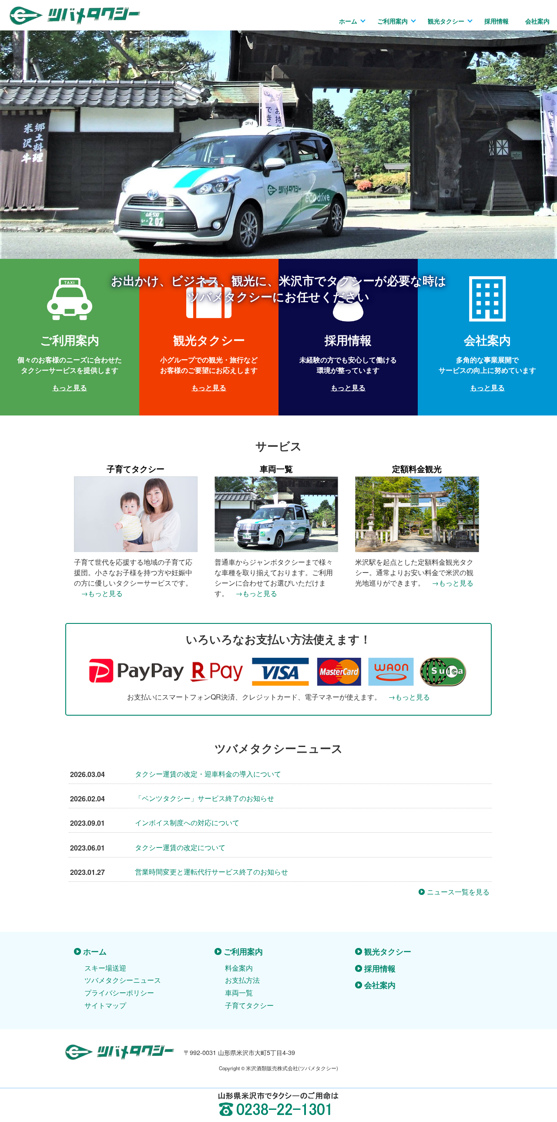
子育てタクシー (249, 1005)
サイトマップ (105, 1005)
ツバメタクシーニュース (122, 980)
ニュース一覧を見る (458, 892)
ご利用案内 (392, 21)
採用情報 (496, 21)
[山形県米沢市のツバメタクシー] (75, 19)
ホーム (348, 21)
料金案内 (239, 968)
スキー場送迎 (105, 968)
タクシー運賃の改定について (180, 847)
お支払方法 (242, 980)
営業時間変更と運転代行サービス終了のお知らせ (211, 872)
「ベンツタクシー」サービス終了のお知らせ (204, 798)
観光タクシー (446, 21)
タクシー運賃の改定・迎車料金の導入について (208, 774)
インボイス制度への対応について (187, 822)
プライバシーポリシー (119, 993)
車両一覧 (239, 993)
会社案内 (537, 21)
